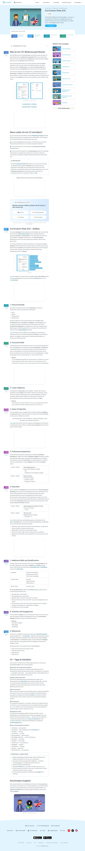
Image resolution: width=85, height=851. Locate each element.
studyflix (8, 2)
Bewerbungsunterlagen (23, 234)
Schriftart (32, 695)
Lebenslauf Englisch (63, 8)
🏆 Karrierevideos (38, 217)
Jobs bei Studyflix (21, 830)
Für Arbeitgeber (77, 2)
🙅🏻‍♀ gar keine (21, 212)
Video (62, 19)
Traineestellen (46, 2)
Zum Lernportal (30, 825)
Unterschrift (24, 681)
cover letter (34, 729)
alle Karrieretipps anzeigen (64, 108)
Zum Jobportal (51, 25)
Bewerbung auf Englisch (38, 135)
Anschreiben (15, 280)
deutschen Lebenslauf (41, 634)
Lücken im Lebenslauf (33, 719)
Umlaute (20, 766)
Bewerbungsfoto (23, 330)
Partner (43, 830)
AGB (35, 842)
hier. (36, 173)
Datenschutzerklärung (29, 223)
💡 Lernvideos (20, 217)
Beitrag (16, 791)
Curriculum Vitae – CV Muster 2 (29, 107)
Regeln (39, 772)
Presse (63, 830)
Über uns (11, 830)
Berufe (37, 2)
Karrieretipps (56, 2)
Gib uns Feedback (64, 842)
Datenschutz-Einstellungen (52, 842)
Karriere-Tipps (48, 8)
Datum (36, 278)
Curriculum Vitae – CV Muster (29, 104)
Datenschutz (41, 842)
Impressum (29, 842)
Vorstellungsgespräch (15, 722)
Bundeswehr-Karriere (66, 2)
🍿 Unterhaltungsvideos (38, 212)
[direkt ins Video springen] (29, 90)
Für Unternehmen (33, 830)
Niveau (32, 589)
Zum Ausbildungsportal (44, 825)
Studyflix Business (54, 830)
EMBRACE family (44, 846)
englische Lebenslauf (21, 163)
